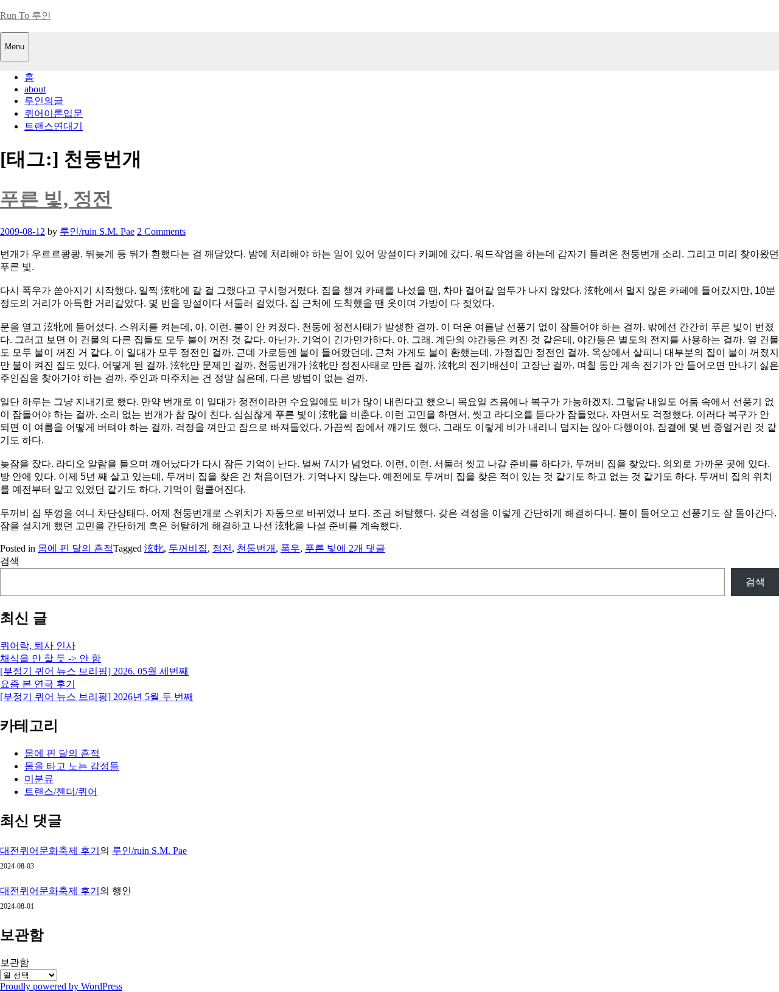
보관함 (14, 962)
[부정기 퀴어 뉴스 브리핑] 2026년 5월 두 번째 (97, 697)
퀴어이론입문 (53, 113)
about (35, 89)
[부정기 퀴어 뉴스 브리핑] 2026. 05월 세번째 (94, 671)
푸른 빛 (321, 548)
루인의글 (43, 100)
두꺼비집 (188, 548)
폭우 (290, 548)
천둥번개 (256, 548)
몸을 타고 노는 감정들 (71, 766)
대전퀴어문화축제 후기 (50, 850)
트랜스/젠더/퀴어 (60, 791)
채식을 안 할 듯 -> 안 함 (50, 658)
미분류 (39, 779)
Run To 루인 (25, 15)
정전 (222, 548)
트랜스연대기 (53, 126)
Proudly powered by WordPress (61, 986)
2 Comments (161, 231)
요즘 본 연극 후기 (37, 684)
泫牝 (154, 548)
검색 (9, 561)
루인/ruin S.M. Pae (97, 231)
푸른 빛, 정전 (56, 199)
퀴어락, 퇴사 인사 (37, 645)
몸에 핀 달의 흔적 (75, 548)
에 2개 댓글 (361, 548)
